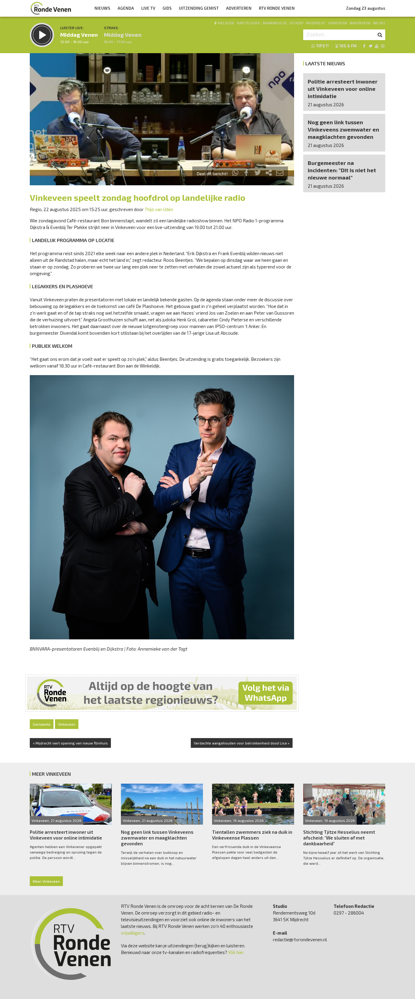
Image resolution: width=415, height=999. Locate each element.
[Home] (51, 8)
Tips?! (322, 45)
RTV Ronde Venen (277, 8)
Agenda (126, 8)
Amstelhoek (248, 23)
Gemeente (41, 724)
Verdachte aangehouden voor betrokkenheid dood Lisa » (242, 743)
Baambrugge (275, 23)
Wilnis (379, 23)
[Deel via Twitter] (257, 173)
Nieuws (102, 8)
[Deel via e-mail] (280, 173)
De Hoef (297, 23)
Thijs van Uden (159, 209)
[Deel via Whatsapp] (235, 173)
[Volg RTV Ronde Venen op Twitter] (370, 45)
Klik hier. (236, 952)
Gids (167, 8)
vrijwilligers (132, 933)
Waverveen (360, 23)
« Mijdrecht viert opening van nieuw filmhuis (70, 743)
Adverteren (239, 8)
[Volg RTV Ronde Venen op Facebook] (364, 45)
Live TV (148, 8)
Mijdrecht (316, 23)
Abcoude (226, 23)
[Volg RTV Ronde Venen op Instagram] (382, 45)
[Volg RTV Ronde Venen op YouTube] (376, 45)
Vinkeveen (337, 23)
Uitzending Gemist (199, 8)
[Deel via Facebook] (247, 173)
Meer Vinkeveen (46, 881)
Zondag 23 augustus (365, 8)
